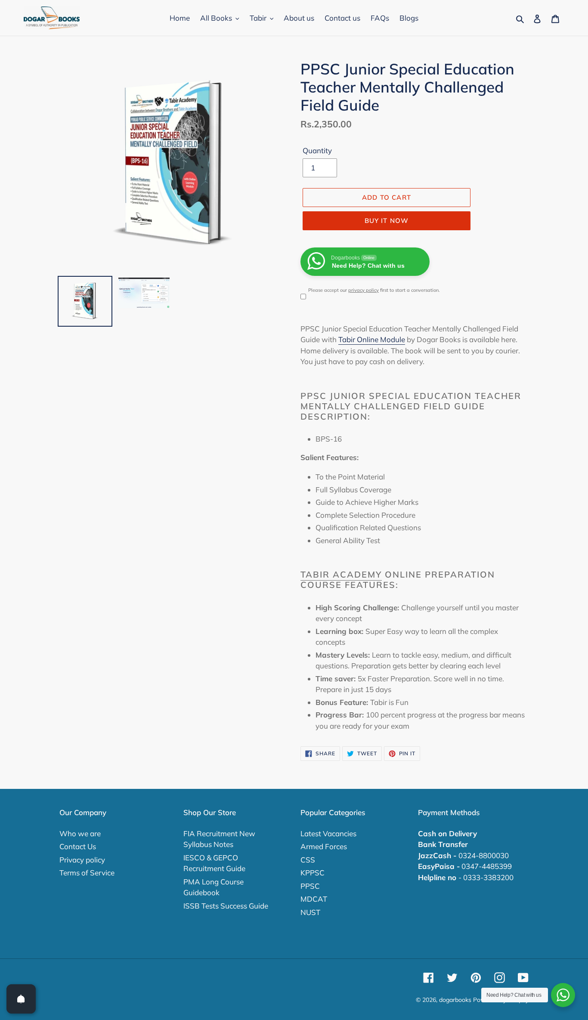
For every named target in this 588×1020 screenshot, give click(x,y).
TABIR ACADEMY (341, 574)
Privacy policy (82, 859)
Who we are (80, 833)
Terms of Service (87, 872)
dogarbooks (455, 1000)
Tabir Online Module (371, 339)
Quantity (317, 150)
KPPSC (312, 872)
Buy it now (387, 220)
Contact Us (77, 846)
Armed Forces (323, 846)
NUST (310, 912)
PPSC (310, 885)
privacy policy (363, 290)
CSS (307, 859)
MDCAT (313, 898)
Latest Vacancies (328, 833)
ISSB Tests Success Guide (225, 905)
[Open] (21, 999)
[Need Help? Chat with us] (563, 995)
